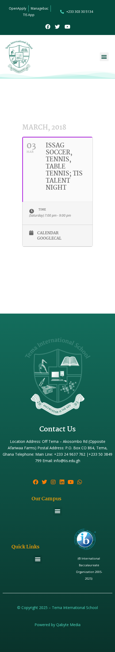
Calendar (48, 233)
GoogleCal (49, 238)
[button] (104, 56)
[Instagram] (53, 482)
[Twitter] (58, 27)
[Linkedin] (62, 482)
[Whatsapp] (79, 482)
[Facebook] (48, 27)
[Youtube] (67, 27)
